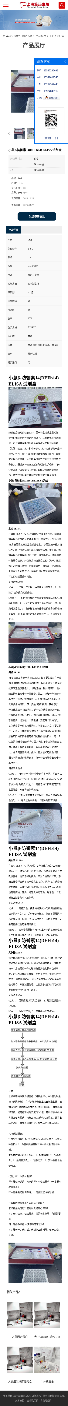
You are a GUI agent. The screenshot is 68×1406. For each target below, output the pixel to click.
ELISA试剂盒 (56, 36)
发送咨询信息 (37, 216)
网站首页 (27, 36)
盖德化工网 (33, 1400)
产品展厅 (41, 36)
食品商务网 (46, 1400)
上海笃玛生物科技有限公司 (45, 1396)
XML (62, 1396)
